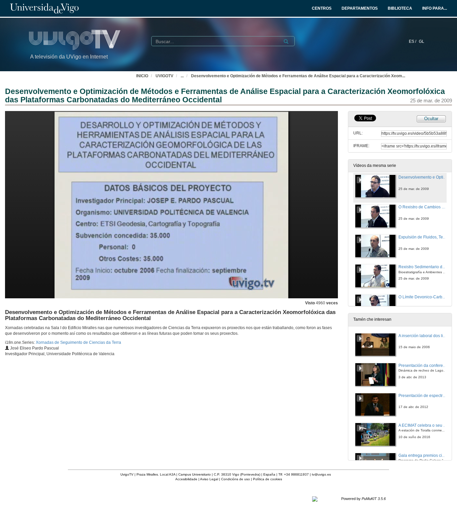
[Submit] (286, 41)
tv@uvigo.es (321, 474)
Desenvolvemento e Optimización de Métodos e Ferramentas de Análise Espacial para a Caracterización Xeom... (298, 76)
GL (421, 41)
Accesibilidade (186, 479)
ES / (413, 41)
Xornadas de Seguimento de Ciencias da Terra (78, 342)
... (182, 76)
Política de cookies (267, 479)
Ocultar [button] (431, 118)
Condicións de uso (235, 479)
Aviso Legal (209, 479)
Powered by (363, 499)
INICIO (142, 76)
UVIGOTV (164, 76)
